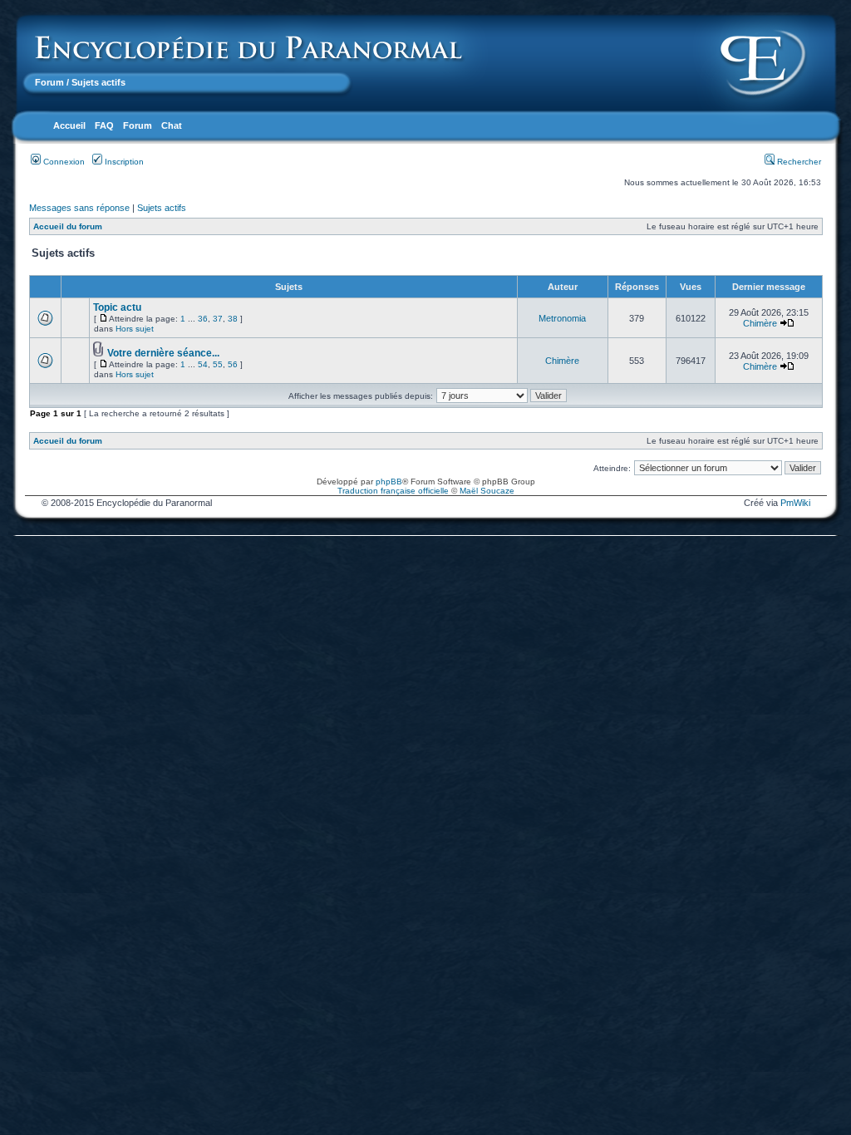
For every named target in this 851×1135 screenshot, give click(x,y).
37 (218, 318)
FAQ (104, 125)
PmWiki (795, 503)
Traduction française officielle (393, 490)
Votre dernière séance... (163, 353)
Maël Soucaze (487, 490)
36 (203, 318)
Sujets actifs (161, 208)
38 (233, 318)
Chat (171, 125)
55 (218, 364)
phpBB (389, 481)
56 (233, 364)
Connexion (63, 161)
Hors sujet (135, 328)
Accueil (69, 125)
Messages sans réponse (79, 208)
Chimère (760, 323)
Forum (49, 82)
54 (203, 364)
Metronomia (562, 318)
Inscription (123, 161)
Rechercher (798, 161)
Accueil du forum (67, 226)
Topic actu (117, 307)
